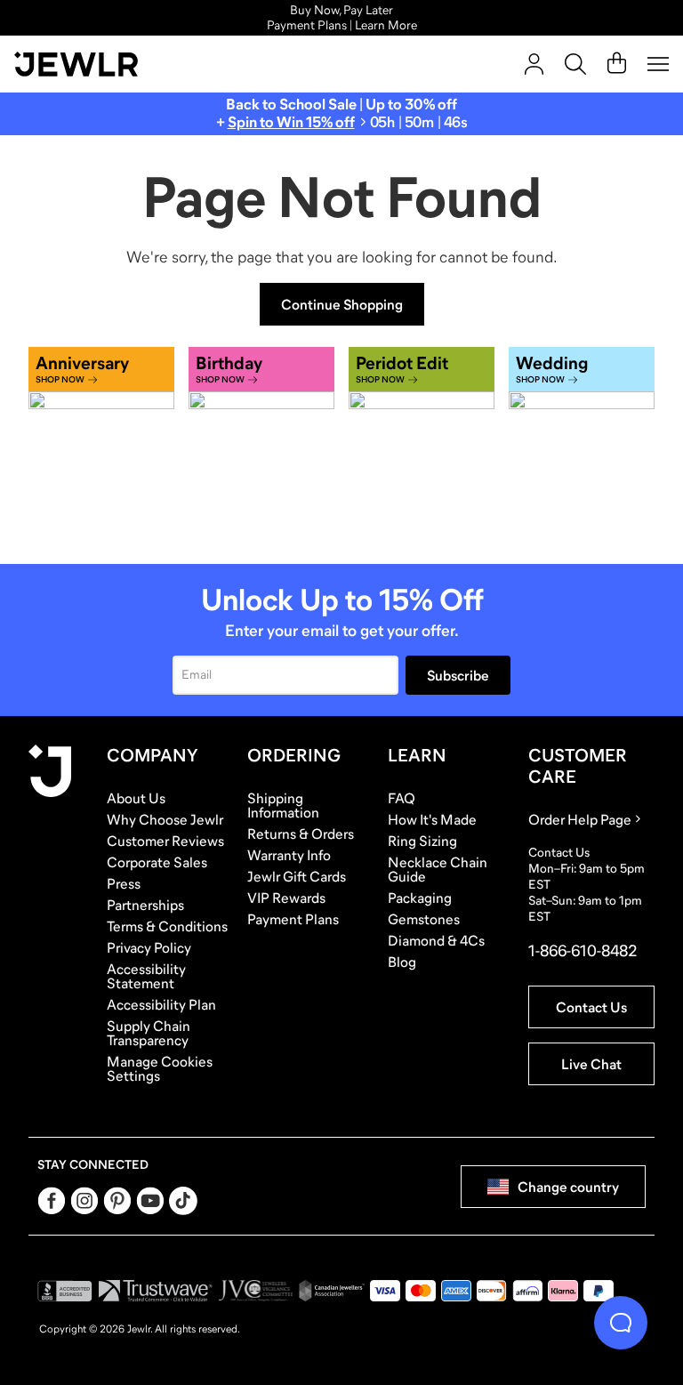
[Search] (575, 64)
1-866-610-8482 (582, 951)
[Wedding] (582, 445)
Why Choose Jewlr (165, 819)
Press (124, 883)
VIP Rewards (286, 897)
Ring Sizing (422, 840)
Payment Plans (293, 919)
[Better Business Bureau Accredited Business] (64, 1290)
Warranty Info (289, 855)
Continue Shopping (342, 304)
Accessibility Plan (161, 1004)
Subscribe (458, 675)
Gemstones (424, 919)
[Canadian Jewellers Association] (332, 1290)
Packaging (420, 897)
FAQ (401, 798)
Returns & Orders (300, 833)
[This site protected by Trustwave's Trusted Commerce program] (155, 1290)
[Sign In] (534, 64)
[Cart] (616, 64)
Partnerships (145, 905)
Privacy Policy (149, 947)
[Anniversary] (101, 445)
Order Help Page (579, 819)
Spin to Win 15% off (291, 122)
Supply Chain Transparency (148, 1033)
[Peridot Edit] (421, 445)
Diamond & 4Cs (436, 940)
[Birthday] (261, 445)
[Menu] (658, 64)
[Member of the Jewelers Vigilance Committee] (256, 1290)
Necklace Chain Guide (437, 869)
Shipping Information (283, 805)
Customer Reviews (165, 840)
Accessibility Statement (146, 976)
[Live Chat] (620, 1322)
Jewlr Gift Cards (296, 876)
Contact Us (591, 1007)
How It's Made (432, 819)
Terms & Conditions (167, 926)
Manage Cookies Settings (160, 1068)
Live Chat (591, 1064)
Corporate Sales (157, 862)
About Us (136, 798)
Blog (402, 961)
